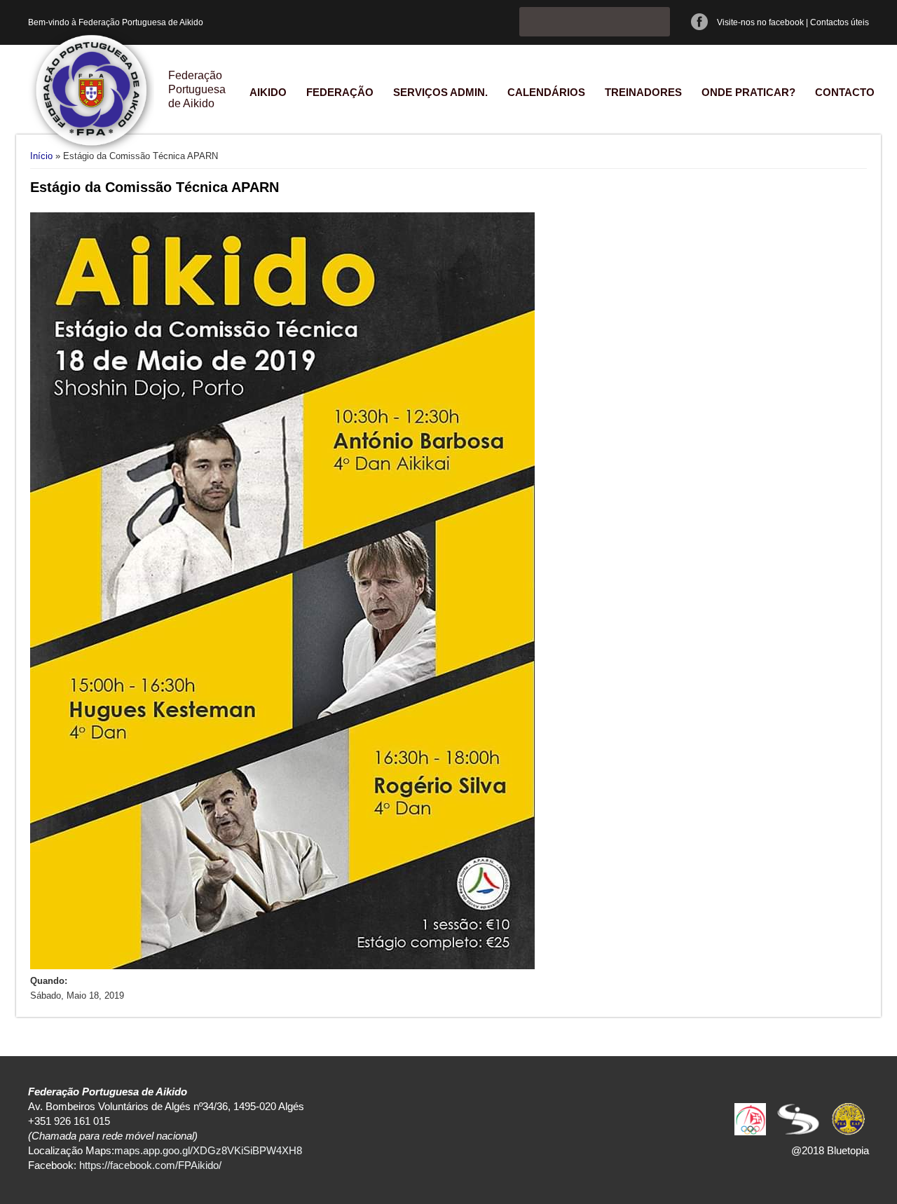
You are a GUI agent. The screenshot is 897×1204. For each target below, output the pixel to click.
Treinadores (643, 92)
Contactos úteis (839, 22)
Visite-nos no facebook (760, 22)
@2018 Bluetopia (830, 1150)
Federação (340, 92)
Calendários (546, 92)
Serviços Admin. (440, 92)
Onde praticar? (748, 92)
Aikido (268, 92)
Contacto (845, 92)
